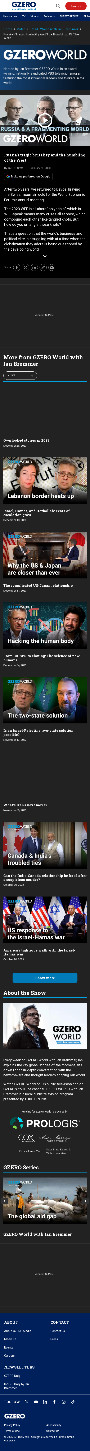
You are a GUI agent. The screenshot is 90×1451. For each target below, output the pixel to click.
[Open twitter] (27, 1402)
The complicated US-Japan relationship (38, 585)
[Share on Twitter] (25, 267)
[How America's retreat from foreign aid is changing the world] (45, 1201)
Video (21, 29)
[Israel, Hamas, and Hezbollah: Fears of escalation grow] (45, 480)
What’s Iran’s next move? (25, 805)
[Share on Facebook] (16, 267)
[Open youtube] (36, 1402)
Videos (35, 16)
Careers (9, 1355)
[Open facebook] (54, 1402)
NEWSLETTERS (19, 1367)
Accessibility (53, 1425)
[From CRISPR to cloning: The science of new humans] (45, 625)
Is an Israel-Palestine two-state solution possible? (38, 732)
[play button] (45, 120)
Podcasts (49, 16)
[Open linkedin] (45, 1402)
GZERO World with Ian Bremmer (54, 29)
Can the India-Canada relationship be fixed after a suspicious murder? (45, 877)
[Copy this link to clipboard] (43, 267)
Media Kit (10, 1339)
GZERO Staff (15, 168)
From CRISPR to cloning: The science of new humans (41, 658)
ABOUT (11, 1322)
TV (24, 16)
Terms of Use (12, 1431)
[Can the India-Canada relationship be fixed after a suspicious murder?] (45, 845)
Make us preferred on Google (30, 176)
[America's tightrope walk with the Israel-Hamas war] (45, 919)
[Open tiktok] (73, 1402)
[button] (76, 6)
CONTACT (59, 1322)
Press (54, 1339)
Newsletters (10, 16)
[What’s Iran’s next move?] (45, 774)
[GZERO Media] (33, 6)
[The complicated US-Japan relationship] (45, 554)
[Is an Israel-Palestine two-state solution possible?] (45, 700)
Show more (45, 978)
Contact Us (57, 1331)
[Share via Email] (51, 267)
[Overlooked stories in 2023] (45, 409)
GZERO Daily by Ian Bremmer (16, 1386)
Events (8, 1347)
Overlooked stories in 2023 (26, 440)
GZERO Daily (12, 1375)
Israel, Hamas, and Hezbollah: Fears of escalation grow (36, 513)
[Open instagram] (64, 1402)
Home (8, 29)
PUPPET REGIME (69, 16)
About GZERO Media (17, 1331)
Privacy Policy (12, 1425)
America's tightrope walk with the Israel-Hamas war (39, 952)
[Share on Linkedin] (34, 267)
